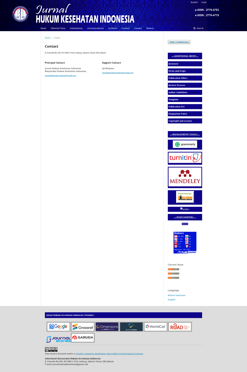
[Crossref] (83, 331)
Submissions (76, 28)
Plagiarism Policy (178, 113)
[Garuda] (83, 342)
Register (194, 2)
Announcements (95, 28)
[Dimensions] (107, 331)
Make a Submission (179, 42)
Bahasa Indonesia (177, 295)
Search (200, 28)
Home (43, 28)
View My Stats (185, 227)
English (171, 299)
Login (203, 2)
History (150, 28)
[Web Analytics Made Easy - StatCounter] (185, 224)
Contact (138, 28)
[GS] (58, 331)
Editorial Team (58, 28)
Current (126, 28)
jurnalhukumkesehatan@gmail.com (60, 75)
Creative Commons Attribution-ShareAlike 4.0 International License (109, 353)
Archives (112, 28)
